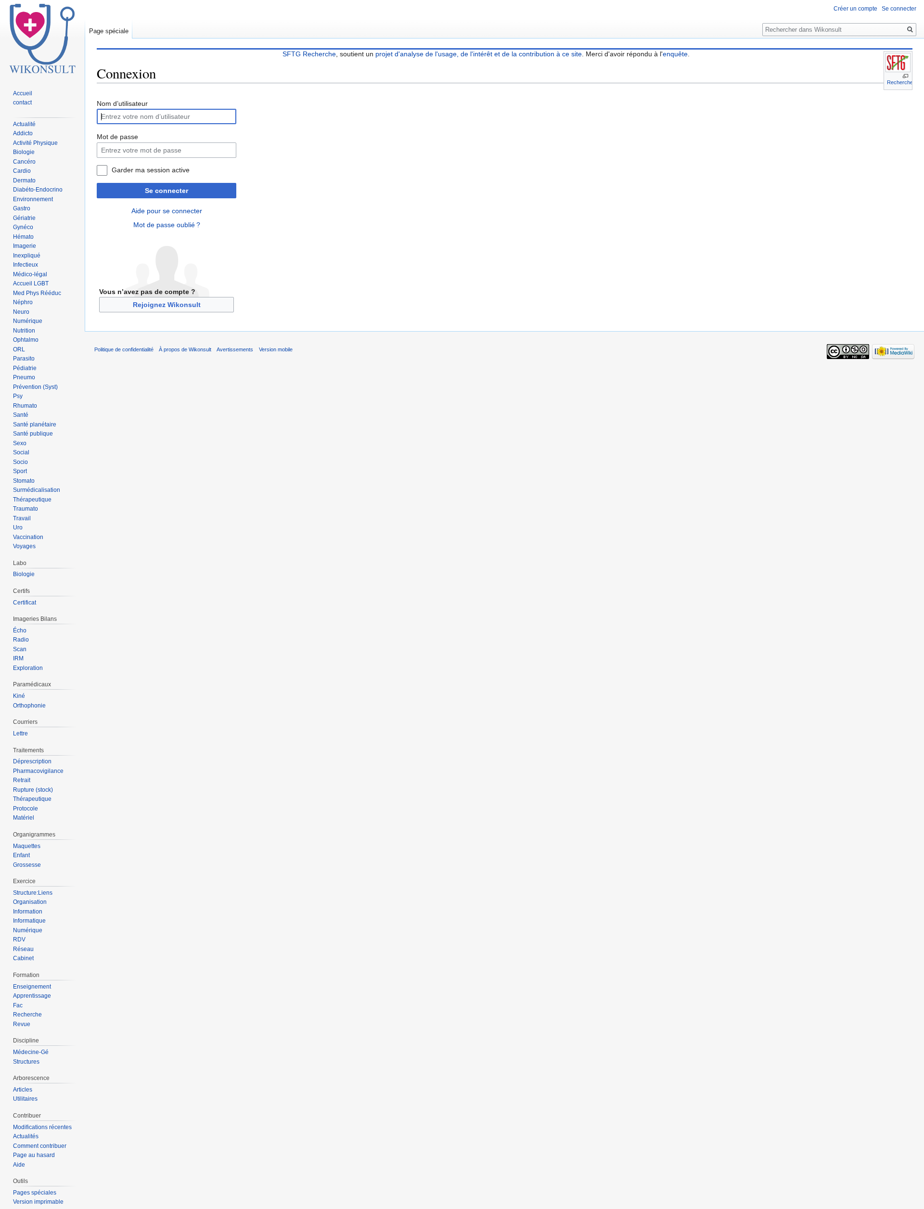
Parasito (24, 358)
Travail (22, 518)
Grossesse (27, 865)
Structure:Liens (32, 892)
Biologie (24, 152)
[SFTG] (898, 62)
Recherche (900, 82)
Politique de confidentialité (124, 349)
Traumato (25, 508)
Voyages (24, 546)
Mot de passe (117, 137)
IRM (18, 658)
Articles (22, 1089)
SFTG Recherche (309, 54)
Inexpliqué (26, 255)
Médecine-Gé (31, 1052)
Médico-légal (30, 274)
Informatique (29, 920)
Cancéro (24, 161)
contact (22, 102)
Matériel (23, 817)
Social (21, 452)
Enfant (21, 855)
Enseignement (32, 986)
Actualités (25, 1136)
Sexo (19, 443)
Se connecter (166, 190)
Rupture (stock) (33, 789)
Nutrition (24, 330)
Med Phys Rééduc (37, 293)
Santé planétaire (34, 424)
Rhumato (25, 405)
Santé (20, 415)
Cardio (22, 170)
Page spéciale (108, 31)
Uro (18, 527)
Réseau (23, 949)
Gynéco (23, 227)
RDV (19, 939)
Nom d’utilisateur (122, 103)
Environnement (33, 199)
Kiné (19, 696)
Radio (21, 639)
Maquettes (26, 846)
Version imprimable (38, 1201)
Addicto (23, 133)
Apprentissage (32, 995)
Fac (18, 1005)
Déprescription (32, 761)
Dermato (24, 180)
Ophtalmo (25, 339)
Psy (18, 396)
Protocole (25, 808)
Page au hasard (34, 1155)
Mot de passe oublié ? (166, 225)
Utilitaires (25, 1098)
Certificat (24, 602)
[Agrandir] (905, 76)
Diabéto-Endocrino (38, 189)
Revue (21, 1024)
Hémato (23, 236)
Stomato (24, 480)
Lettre (20, 733)
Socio (20, 462)
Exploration (28, 668)
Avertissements (235, 349)
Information (27, 911)
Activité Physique (35, 143)
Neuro (21, 312)
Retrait (21, 780)
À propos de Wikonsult (185, 349)
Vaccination (28, 537)
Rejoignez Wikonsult (167, 305)
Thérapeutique (32, 499)
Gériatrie (24, 218)
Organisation (30, 902)
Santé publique (33, 433)
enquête (675, 54)
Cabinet (23, 958)
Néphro (23, 302)
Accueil (22, 93)
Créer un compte (855, 8)
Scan (19, 649)
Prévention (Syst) (35, 387)
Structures (26, 1061)
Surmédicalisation (36, 490)
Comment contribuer (39, 1146)
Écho (19, 630)
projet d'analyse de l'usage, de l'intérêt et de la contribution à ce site (478, 54)
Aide (19, 1164)
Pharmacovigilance (38, 771)
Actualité (24, 124)
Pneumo (24, 377)
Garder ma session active (151, 170)
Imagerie (24, 246)
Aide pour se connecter (166, 211)
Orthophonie (29, 705)
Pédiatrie (25, 368)
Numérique (27, 321)
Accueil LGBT (31, 283)
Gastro (21, 208)
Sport (20, 471)
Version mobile (276, 349)
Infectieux (25, 264)
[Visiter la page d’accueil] (42, 38)
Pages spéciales (34, 1192)
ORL (19, 349)
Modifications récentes (42, 1127)
